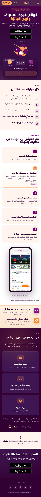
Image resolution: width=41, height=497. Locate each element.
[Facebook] (30, 487)
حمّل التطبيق (7, 3)
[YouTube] (15, 487)
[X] (25, 487)
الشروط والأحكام (20, 482)
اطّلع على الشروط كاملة (18, 300)
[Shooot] (27, 2)
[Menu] (37, 3)
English (16, 3)
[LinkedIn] (11, 487)
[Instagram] (20, 487)
